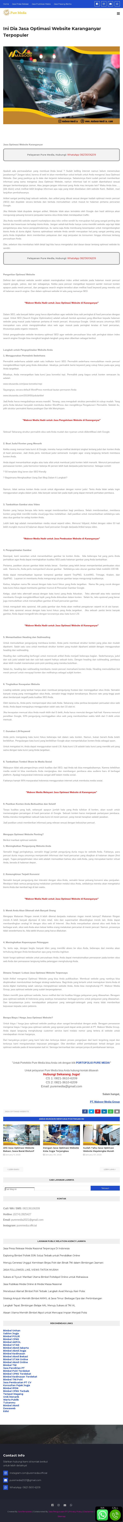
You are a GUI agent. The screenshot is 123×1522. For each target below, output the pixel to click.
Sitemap (62, 1516)
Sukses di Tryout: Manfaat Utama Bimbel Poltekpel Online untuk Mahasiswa (45, 1277)
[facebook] (97, 3)
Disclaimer (88, 1511)
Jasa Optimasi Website (17, 1111)
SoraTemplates (25, 1511)
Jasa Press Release (20, 4)
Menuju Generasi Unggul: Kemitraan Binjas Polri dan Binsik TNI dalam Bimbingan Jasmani (53, 1262)
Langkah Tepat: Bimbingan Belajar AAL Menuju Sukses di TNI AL (39, 1305)
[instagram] (103, 3)
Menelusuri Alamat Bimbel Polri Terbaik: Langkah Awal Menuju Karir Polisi (44, 1291)
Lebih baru (13, 1169)
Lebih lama (109, 1169)
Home (6, 4)
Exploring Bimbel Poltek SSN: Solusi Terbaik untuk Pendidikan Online (41, 1255)
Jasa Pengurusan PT (58, 1511)
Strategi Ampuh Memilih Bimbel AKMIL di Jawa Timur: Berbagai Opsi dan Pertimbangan (52, 1298)
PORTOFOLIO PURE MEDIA (93, 1062)
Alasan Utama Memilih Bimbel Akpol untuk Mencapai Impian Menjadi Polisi (45, 1312)
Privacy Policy (75, 1511)
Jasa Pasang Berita (62, 4)
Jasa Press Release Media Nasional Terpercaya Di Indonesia (36, 1248)
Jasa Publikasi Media (41, 4)
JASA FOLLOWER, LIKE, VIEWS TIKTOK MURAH (30, 1269)
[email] (110, 3)
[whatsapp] (117, 3)
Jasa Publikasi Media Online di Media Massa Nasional (32, 1284)
